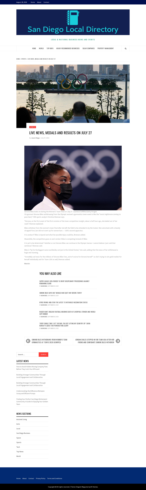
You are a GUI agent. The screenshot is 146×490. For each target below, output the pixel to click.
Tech (18, 447)
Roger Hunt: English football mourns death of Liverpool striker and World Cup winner (67, 313)
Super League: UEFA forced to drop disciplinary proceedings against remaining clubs (64, 282)
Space (18, 438)
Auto (18, 424)
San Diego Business (23, 433)
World (41, 48)
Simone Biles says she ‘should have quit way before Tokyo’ (60, 293)
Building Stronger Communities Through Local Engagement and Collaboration (30, 376)
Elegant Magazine (82, 487)
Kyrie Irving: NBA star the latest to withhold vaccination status (63, 302)
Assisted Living (21, 419)
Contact (46, 2)
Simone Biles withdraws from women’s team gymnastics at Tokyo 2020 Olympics (49, 341)
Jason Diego (35, 138)
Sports (32, 127)
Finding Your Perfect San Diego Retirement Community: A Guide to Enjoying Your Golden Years (32, 401)
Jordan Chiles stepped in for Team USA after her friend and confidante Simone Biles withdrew (94, 341)
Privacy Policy (40, 478)
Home (33, 2)
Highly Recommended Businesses (68, 48)
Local (18, 429)
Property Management (106, 48)
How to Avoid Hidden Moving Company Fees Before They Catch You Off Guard (32, 368)
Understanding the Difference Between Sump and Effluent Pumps (30, 392)
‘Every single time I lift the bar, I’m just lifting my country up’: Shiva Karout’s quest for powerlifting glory (64, 324)
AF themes (94, 487)
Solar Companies (89, 48)
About (39, 2)
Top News (50, 48)
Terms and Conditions (54, 478)
